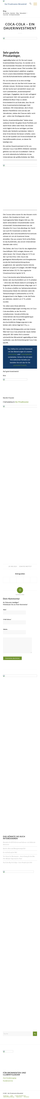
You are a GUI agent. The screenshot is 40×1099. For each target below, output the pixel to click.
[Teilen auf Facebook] (6, 580)
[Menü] (34, 4)
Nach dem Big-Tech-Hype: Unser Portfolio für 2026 (17, 862)
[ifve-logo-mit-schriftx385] (16, 4)
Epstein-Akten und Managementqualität (14, 848)
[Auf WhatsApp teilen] (20, 580)
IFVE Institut (27, 566)
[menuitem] (29, 4)
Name (5, 609)
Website (5, 629)
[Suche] (29, 4)
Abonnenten (12, 354)
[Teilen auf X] (13, 580)
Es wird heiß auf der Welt (10, 852)
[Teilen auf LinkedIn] (26, 580)
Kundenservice (8, 1081)
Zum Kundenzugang (9, 1078)
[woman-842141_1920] (20, 43)
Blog (4, 11)
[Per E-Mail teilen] (33, 580)
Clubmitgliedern (26, 354)
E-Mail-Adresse (7, 619)
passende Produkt (19, 365)
